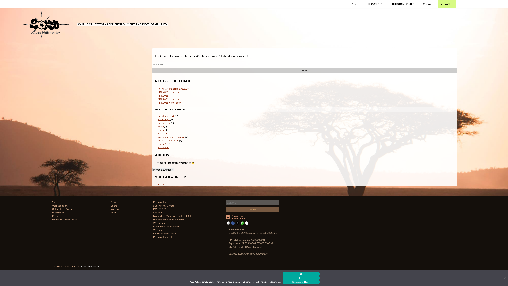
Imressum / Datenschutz (64, 219)
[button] (228, 223)
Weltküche (163, 147)
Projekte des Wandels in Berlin (169, 219)
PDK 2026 (163, 95)
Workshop (165, 185)
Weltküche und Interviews (171, 137)
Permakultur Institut (168, 140)
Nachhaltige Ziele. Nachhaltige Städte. (173, 216)
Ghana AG (163, 144)
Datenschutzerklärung (301, 282)
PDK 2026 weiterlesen (169, 92)
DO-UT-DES (159, 209)
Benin (113, 202)
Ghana (161, 130)
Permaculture (157, 185)
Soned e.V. (57, 266)
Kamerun (115, 209)
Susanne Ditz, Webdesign (91, 266)
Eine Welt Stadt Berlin (164, 233)
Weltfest (162, 133)
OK (301, 274)
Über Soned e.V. (375, 4)
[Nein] (504, 278)
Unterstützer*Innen (402, 4)
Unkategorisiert (166, 116)
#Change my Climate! (164, 205)
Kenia (161, 126)
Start (355, 4)
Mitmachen (447, 4)
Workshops (164, 119)
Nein (301, 278)
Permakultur (164, 123)
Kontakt (427, 4)
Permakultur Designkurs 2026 (173, 88)
